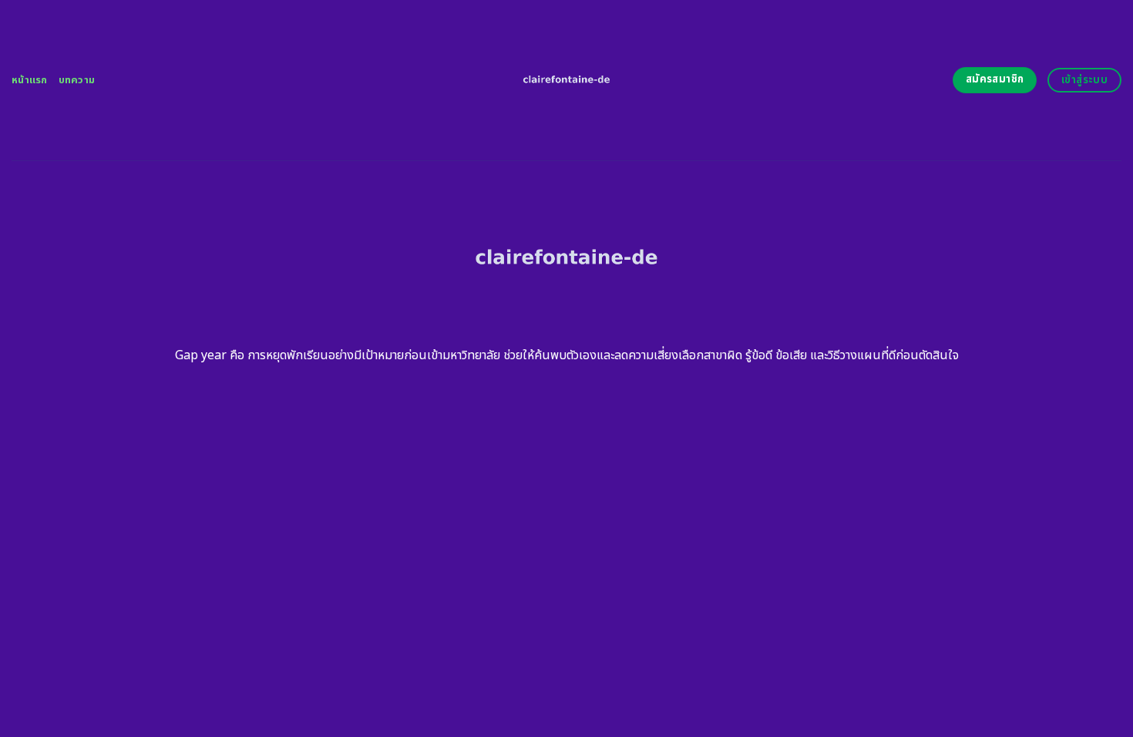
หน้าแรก (30, 80)
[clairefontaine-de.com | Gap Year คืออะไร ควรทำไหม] (566, 80)
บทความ (77, 80)
